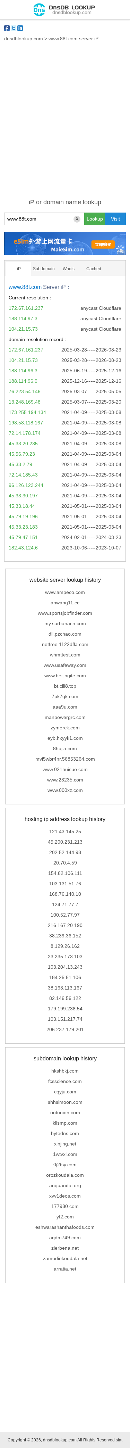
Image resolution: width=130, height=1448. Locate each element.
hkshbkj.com (65, 1071)
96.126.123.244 (26, 485)
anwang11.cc (65, 602)
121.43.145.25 (65, 831)
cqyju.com (65, 1091)
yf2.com (65, 1216)
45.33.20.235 (23, 443)
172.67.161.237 (26, 308)
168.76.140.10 (65, 894)
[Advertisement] (65, 124)
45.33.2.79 (20, 464)
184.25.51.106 (65, 977)
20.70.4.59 (65, 863)
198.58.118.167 (26, 422)
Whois (69, 268)
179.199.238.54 (65, 1008)
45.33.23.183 (23, 527)
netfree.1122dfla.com (65, 644)
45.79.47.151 (23, 537)
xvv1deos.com (65, 1196)
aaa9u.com (65, 707)
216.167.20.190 (65, 925)
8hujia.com (65, 748)
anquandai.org (65, 1185)
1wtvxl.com (65, 1154)
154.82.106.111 (65, 873)
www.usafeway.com (65, 665)
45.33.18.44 (22, 506)
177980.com (65, 1206)
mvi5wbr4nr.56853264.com (65, 759)
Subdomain (44, 268)
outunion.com (65, 1112)
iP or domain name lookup (65, 202)
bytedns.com (65, 1133)
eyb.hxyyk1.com (65, 738)
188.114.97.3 (23, 318)
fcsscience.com (65, 1081)
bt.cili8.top (65, 686)
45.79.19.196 (23, 516)
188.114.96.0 (23, 381)
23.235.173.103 (65, 956)
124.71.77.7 (65, 904)
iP (19, 268)
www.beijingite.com (65, 675)
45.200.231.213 (65, 842)
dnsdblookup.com (23, 38)
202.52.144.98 (65, 852)
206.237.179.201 (65, 1029)
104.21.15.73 (23, 329)
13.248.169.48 (25, 402)
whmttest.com (65, 654)
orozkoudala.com (65, 1175)
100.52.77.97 (65, 915)
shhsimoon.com (65, 1102)
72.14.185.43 (23, 475)
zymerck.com (65, 727)
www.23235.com (65, 780)
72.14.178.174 (25, 433)
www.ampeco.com (65, 592)
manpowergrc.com (65, 717)
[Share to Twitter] (13, 28)
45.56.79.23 (22, 454)
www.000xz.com (65, 790)
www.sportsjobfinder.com (65, 613)
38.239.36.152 (65, 935)
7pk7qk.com (65, 696)
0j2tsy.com (65, 1164)
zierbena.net (65, 1248)
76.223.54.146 (25, 391)
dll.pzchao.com (65, 634)
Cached (93, 268)
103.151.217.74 (65, 1019)
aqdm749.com (65, 1237)
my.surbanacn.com (65, 623)
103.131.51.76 (65, 883)
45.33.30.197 (23, 495)
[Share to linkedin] (20, 28)
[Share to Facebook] (7, 28)
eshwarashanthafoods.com (65, 1227)
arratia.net (65, 1269)
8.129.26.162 (65, 946)
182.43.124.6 (23, 548)
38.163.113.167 (65, 988)
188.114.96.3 (23, 370)
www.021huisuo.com (65, 769)
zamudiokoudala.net (65, 1258)
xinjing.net (65, 1144)
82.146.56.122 (65, 998)
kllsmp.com (65, 1123)
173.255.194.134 (27, 412)
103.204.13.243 (65, 967)
